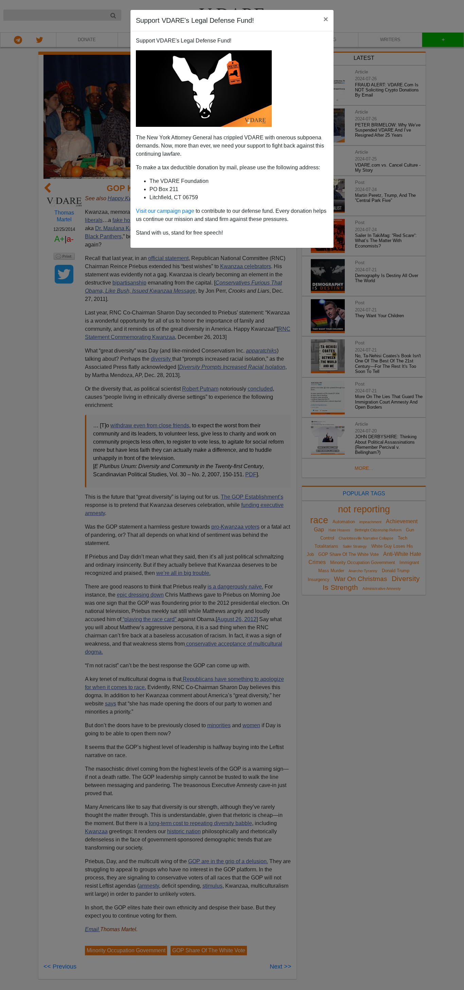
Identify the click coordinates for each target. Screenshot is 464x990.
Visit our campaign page (165, 211)
